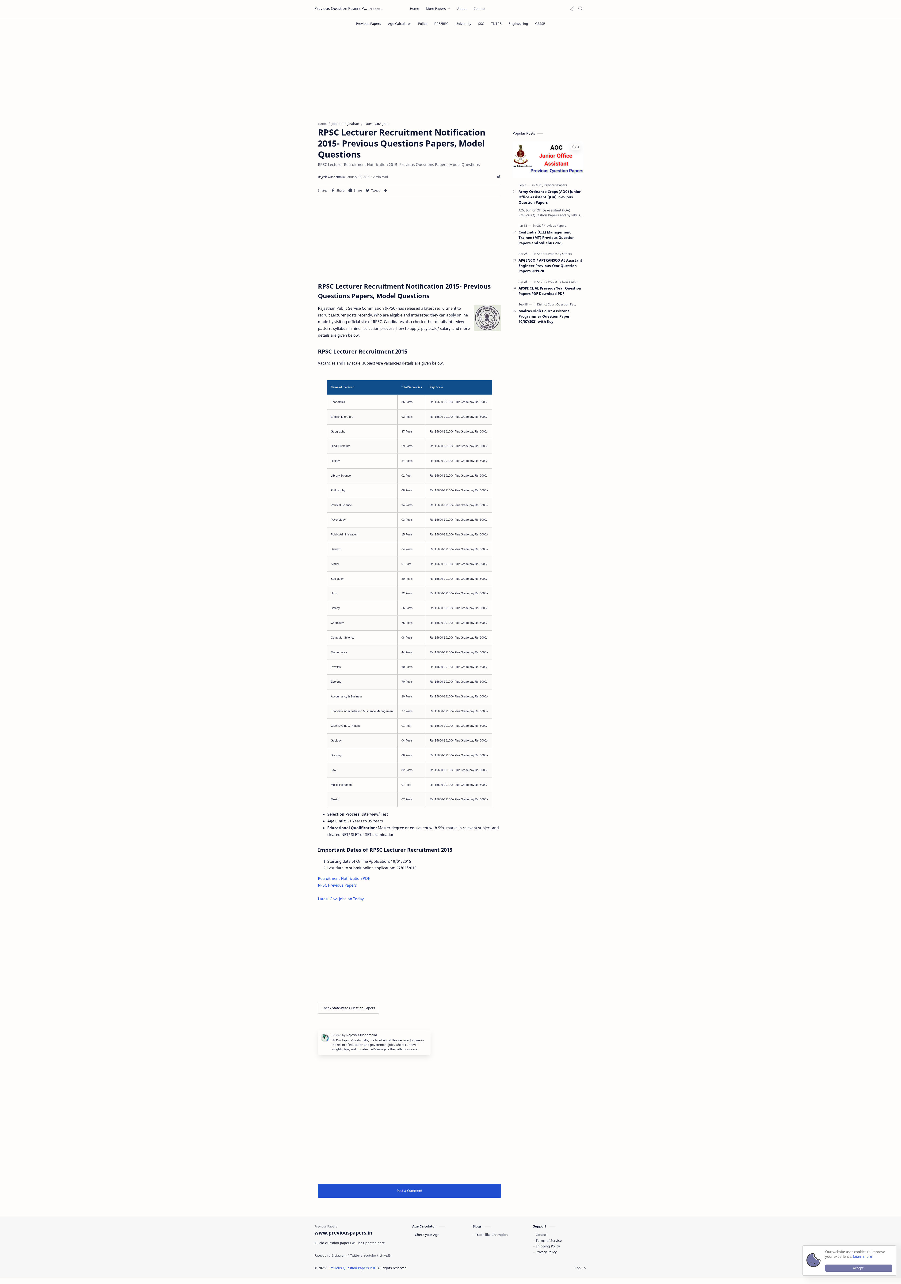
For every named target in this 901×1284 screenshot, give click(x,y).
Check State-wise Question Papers (348, 1008)
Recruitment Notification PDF (344, 878)
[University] (463, 23)
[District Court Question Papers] (558, 304)
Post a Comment (409, 1190)
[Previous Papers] (368, 23)
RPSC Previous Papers (337, 885)
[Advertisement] (450, 79)
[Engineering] (518, 23)
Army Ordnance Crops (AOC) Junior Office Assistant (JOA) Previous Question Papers (550, 197)
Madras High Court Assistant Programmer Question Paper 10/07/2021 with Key (544, 316)
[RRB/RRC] (441, 23)
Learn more (862, 1256)
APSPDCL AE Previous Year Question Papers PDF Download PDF (550, 291)
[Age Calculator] (399, 23)
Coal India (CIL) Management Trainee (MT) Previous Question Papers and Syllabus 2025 (547, 237)
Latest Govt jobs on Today (341, 898)
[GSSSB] (540, 23)
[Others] (567, 254)
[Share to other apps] (385, 190)
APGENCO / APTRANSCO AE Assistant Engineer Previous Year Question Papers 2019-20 (550, 265)
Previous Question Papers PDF (341, 8)
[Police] (422, 23)
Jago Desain (439, 1268)
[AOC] (539, 185)
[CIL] (539, 225)
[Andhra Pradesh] (549, 254)
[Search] (580, 8)
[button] (572, 8)
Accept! (859, 1268)
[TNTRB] (496, 23)
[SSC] (481, 23)
